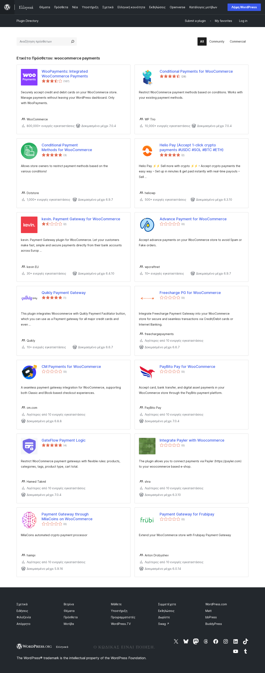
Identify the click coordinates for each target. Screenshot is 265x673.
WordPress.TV (121, 624)
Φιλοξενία (24, 617)
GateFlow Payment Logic (64, 440)
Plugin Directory (28, 21)
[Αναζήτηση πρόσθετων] (73, 41)
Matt (208, 611)
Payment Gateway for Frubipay (187, 514)
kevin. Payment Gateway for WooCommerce (81, 219)
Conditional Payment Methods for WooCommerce (67, 147)
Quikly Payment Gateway (64, 292)
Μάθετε (116, 604)
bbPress (211, 617)
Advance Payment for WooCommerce (193, 219)
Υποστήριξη (119, 611)
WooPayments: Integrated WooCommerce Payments (65, 73)
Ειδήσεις (22, 611)
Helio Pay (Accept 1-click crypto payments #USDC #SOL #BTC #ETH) (192, 147)
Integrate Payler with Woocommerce (192, 440)
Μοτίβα (69, 624)
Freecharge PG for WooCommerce (190, 292)
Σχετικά (22, 604)
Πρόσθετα (71, 617)
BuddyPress (213, 624)
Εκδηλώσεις (166, 611)
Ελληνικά (62, 646)
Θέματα (69, 611)
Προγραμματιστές (123, 617)
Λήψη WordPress (244, 7)
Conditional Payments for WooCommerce (196, 71)
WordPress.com (216, 604)
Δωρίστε (164, 617)
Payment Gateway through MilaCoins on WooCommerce (67, 516)
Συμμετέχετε (167, 604)
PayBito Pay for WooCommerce (187, 366)
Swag (163, 624)
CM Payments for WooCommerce (71, 366)
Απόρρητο (23, 624)
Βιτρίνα (69, 604)
